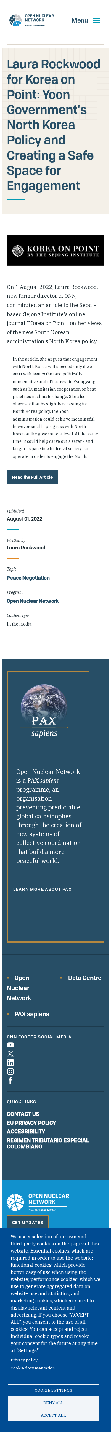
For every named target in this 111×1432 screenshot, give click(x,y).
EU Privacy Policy (31, 1122)
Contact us (23, 1113)
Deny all (53, 1402)
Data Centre (85, 978)
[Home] (31, 20)
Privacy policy (24, 1360)
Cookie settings (53, 1390)
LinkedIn (10, 1062)
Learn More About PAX (42, 889)
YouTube (10, 1044)
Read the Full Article (32, 477)
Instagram (10, 1071)
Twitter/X (10, 1053)
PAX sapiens (32, 1014)
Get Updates (28, 1222)
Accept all (53, 1415)
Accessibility (26, 1131)
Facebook (10, 1080)
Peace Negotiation (28, 578)
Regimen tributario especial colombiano (48, 1143)
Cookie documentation (33, 1368)
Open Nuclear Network (33, 601)
